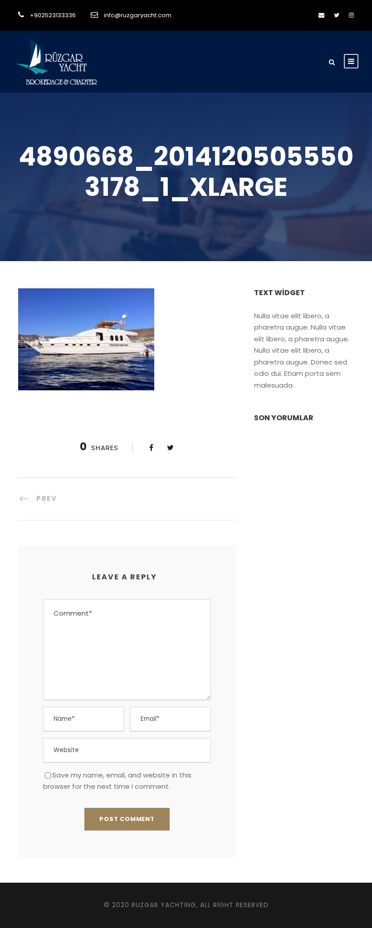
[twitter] (336, 15)
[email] (321, 15)
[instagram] (351, 15)
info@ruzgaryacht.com (137, 15)
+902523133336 (53, 15)
